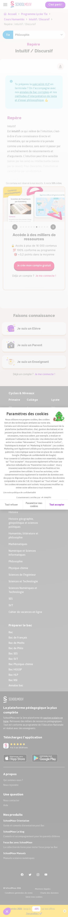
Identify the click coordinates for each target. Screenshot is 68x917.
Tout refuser (11, 504)
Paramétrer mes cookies (34, 504)
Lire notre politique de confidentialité (19, 492)
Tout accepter (56, 504)
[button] (7, 911)
